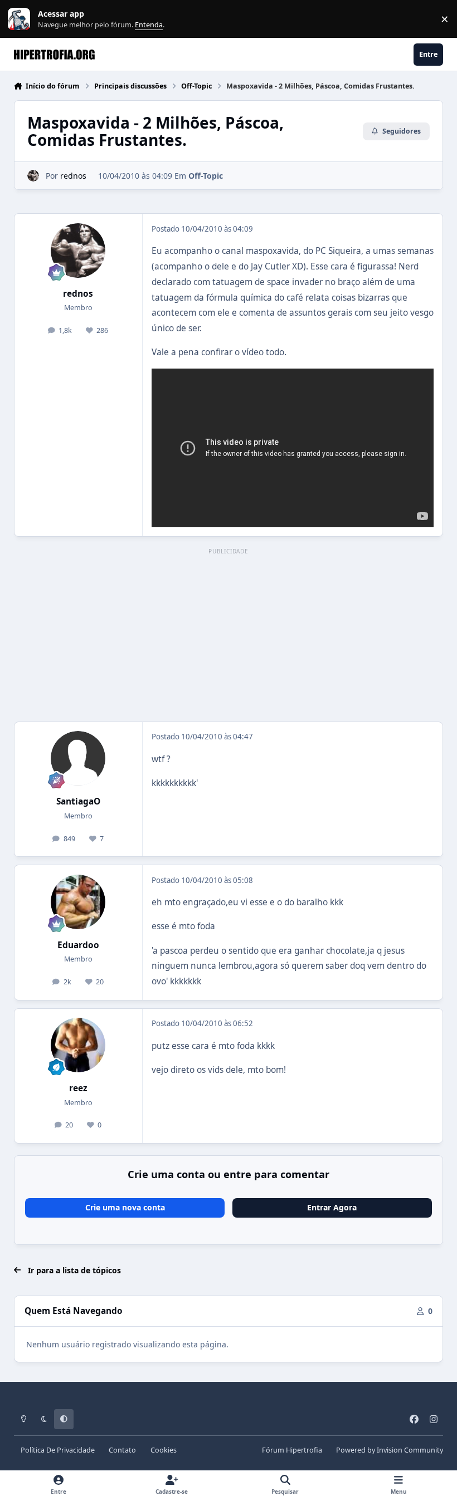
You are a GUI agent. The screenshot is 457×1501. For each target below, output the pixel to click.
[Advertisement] (229, 636)
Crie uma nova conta (125, 1207)
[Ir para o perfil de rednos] (33, 176)
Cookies (163, 1450)
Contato (122, 1450)
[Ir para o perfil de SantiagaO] (78, 758)
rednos (73, 175)
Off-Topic (205, 175)
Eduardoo (78, 945)
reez (78, 1088)
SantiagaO (78, 801)
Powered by (389, 1450)
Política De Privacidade (58, 1450)
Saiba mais (20, 19)
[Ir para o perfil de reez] (78, 1045)
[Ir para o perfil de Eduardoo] (78, 902)
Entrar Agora (332, 1207)
